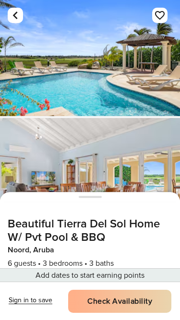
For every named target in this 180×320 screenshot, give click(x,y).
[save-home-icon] (160, 15)
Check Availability (119, 301)
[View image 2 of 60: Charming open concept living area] (90, 176)
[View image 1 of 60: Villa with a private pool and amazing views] (90, 58)
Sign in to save (30, 300)
